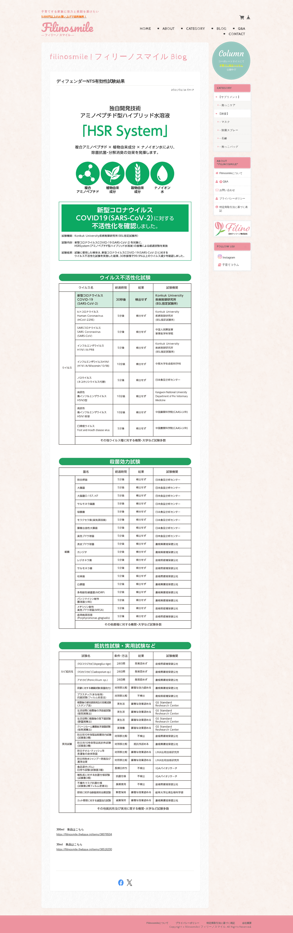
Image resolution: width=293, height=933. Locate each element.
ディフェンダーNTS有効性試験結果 (90, 81)
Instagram (228, 257)
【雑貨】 (224, 113)
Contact (237, 34)
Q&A (241, 29)
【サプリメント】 (229, 97)
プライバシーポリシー (232, 198)
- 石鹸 (223, 138)
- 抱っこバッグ (229, 146)
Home (145, 29)
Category (195, 29)
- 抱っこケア (228, 105)
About (169, 29)
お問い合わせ (227, 190)
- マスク (225, 121)
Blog (222, 29)
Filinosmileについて (230, 173)
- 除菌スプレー (229, 130)
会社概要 (247, 923)
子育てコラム (230, 264)
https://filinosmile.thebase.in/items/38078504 (84, 834)
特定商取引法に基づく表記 (233, 209)
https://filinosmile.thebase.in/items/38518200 (84, 849)
